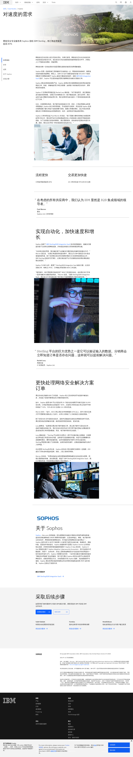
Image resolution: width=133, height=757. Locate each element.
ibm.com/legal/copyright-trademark (79, 664)
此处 (95, 745)
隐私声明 (53, 751)
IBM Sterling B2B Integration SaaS (58, 244)
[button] (125, 2)
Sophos (38, 535)
